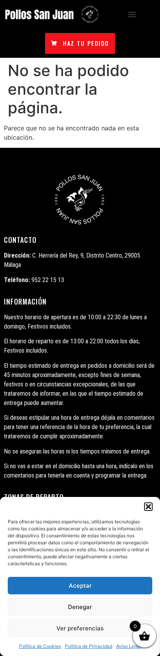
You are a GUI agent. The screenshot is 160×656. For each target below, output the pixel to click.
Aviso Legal (128, 646)
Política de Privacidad (88, 646)
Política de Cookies (40, 646)
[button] (148, 507)
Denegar (80, 607)
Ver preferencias (80, 628)
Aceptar (80, 585)
